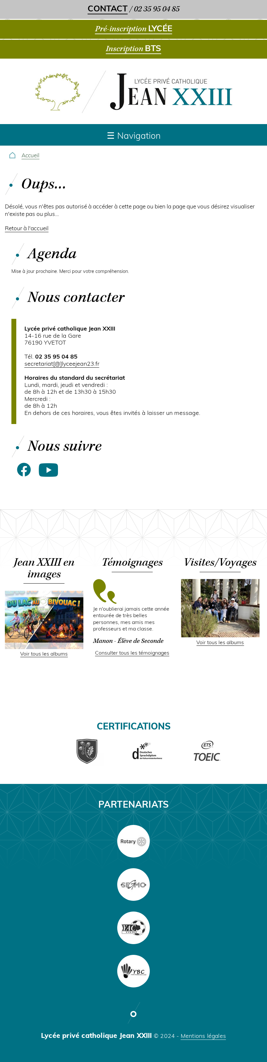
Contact (108, 9)
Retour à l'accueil (27, 229)
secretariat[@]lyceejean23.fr (61, 364)
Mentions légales (203, 1036)
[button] (44, 647)
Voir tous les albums (44, 654)
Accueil (30, 156)
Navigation (139, 136)
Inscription (133, 49)
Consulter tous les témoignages (132, 653)
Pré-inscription (133, 29)
